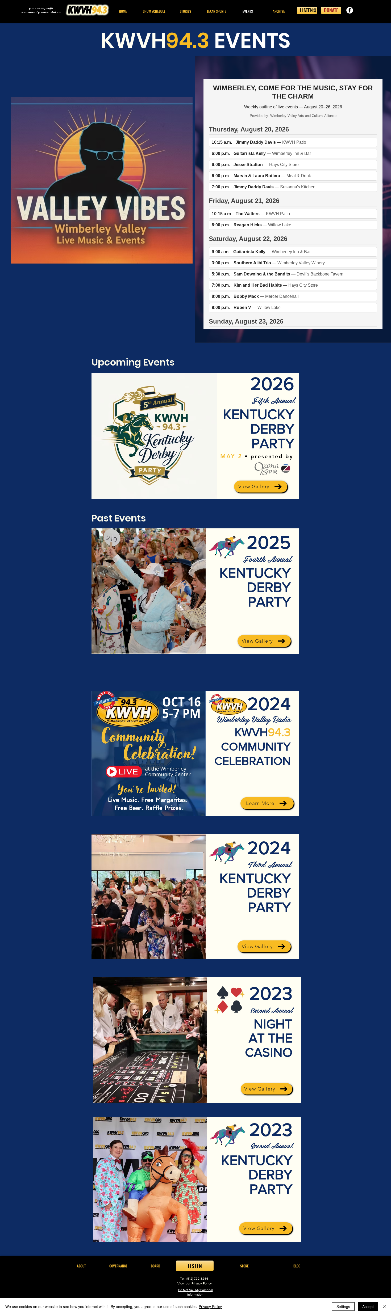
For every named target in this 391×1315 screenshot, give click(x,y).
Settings (343, 1306)
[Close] (384, 1306)
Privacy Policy (210, 1306)
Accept (368, 1306)
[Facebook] (349, 10)
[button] (185, 11)
